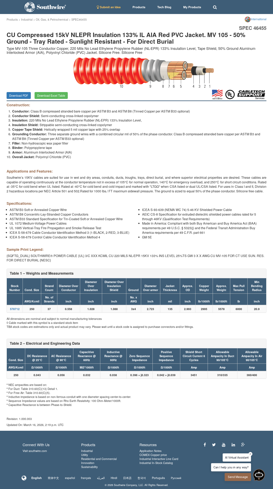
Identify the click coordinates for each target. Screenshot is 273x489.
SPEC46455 (79, 19)
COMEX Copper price (153, 455)
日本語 (127, 478)
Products (12, 19)
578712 (15, 309)
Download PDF (18, 95)
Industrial (27, 19)
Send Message (238, 477)
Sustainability (89, 467)
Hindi (114, 478)
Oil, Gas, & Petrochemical (52, 19)
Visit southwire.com (35, 451)
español (70, 478)
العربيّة (101, 478)
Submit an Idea (110, 7)
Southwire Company (125, 485)
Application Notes (150, 451)
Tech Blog (164, 7)
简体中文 (53, 478)
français (86, 478)
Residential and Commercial (99, 459)
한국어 (141, 478)
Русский (176, 478)
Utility (84, 455)
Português (158, 478)
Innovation (87, 463)
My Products (192, 7)
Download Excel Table (51, 95)
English (36, 478)
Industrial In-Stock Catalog (156, 463)
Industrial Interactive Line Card (158, 459)
